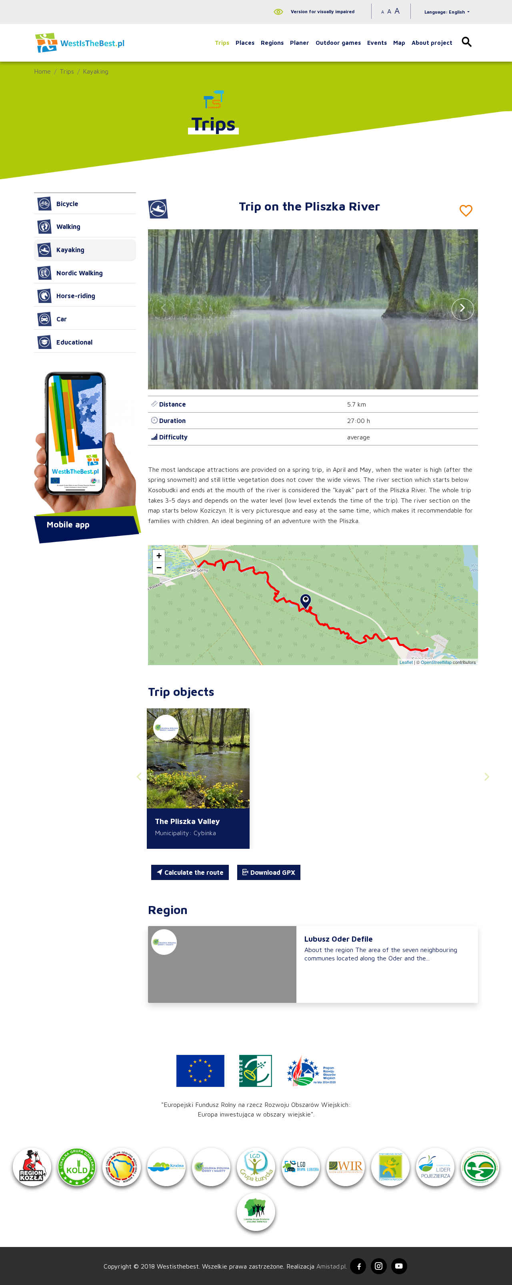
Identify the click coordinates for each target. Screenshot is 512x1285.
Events (377, 42)
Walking (68, 226)
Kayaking (95, 71)
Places (245, 42)
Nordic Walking (79, 273)
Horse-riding (75, 295)
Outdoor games (338, 42)
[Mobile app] (85, 444)
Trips (222, 42)
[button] (463, 309)
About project (432, 42)
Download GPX (272, 872)
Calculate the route (193, 872)
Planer (299, 42)
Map (399, 42)
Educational (74, 342)
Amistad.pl (331, 1266)
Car (61, 319)
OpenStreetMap (436, 662)
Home (42, 71)
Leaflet (406, 662)
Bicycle (67, 203)
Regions (272, 42)
